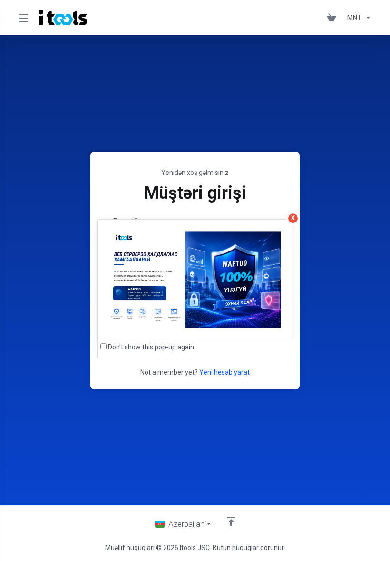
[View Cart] (333, 17)
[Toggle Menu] (23, 18)
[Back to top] (231, 521)
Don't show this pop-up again (151, 347)
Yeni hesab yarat (224, 372)
